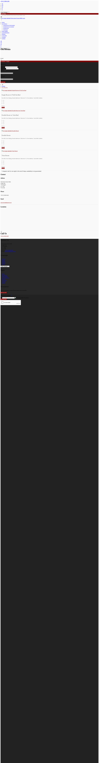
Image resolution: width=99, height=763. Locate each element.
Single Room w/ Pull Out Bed (9, 25)
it (2, 9)
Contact (3, 38)
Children (3, 76)
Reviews (3, 34)
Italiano (3, 264)
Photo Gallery (5, 31)
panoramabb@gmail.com (6, 202)
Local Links (4, 35)
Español (3, 261)
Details (3, 107)
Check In (3, 67)
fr (2, 8)
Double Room (6, 28)
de (2, 4)
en (2, 5)
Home (3, 22)
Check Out (3, 68)
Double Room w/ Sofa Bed (8, 26)
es (2, 7)
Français (4, 262)
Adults (2, 70)
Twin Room (5, 29)
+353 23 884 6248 (5, 1)
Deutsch (4, 259)
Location (4, 37)
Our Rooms (4, 23)
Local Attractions (5, 32)
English (3, 260)
